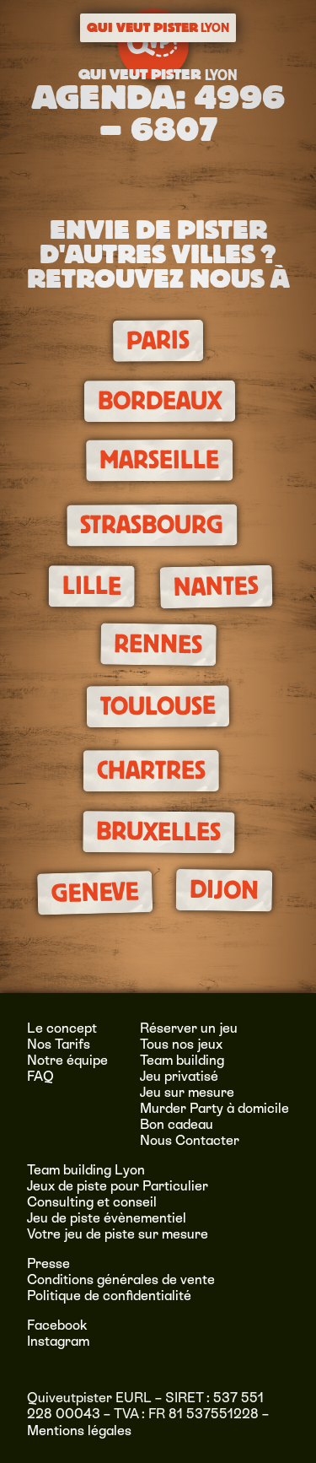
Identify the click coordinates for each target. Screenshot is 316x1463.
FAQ (40, 1076)
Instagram (58, 1341)
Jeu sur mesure (187, 1092)
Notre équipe (67, 1060)
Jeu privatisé (179, 1076)
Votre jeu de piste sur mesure (117, 1234)
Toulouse (158, 706)
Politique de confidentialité (109, 1296)
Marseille (159, 460)
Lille (91, 585)
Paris (158, 341)
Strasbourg (151, 525)
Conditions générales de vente (121, 1279)
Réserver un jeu (189, 1028)
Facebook (57, 1325)
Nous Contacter (189, 1140)
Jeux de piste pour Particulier (117, 1186)
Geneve (95, 892)
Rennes (158, 644)
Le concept (62, 1028)
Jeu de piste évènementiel (106, 1218)
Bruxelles (158, 831)
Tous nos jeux (181, 1044)
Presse (48, 1263)
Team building (182, 1060)
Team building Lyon (86, 1170)
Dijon (223, 889)
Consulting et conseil (92, 1202)
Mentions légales (79, 1431)
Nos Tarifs (58, 1044)
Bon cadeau (176, 1124)
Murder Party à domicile (214, 1108)
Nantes (217, 586)
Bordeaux (160, 401)
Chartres (151, 770)
